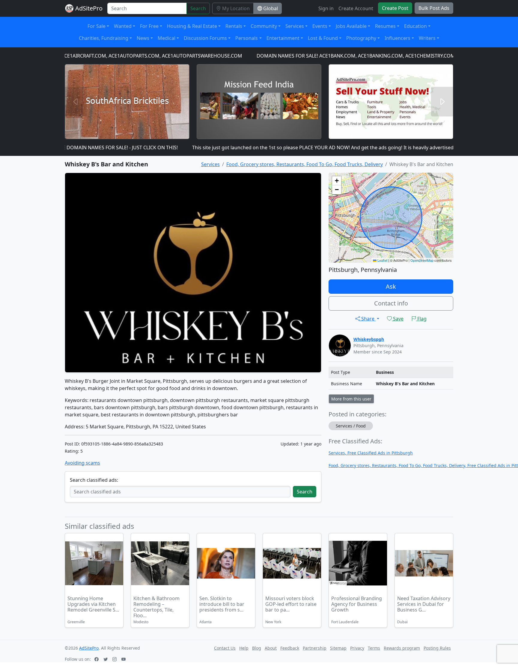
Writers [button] (427, 38)
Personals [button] (246, 38)
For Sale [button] (97, 26)
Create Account (355, 8)
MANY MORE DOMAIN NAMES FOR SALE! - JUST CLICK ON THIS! (88, 147)
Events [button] (319, 26)
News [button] (143, 38)
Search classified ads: (94, 480)
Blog (256, 648)
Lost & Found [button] (323, 38)
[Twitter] (106, 659)
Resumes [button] (385, 26)
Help (244, 648)
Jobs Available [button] (351, 26)
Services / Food (351, 426)
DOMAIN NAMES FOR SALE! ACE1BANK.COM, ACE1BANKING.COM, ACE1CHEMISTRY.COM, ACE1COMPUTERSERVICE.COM (372, 55)
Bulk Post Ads (433, 8)
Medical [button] (166, 38)
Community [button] (264, 26)
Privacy (357, 648)
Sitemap (338, 648)
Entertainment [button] (282, 38)
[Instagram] (115, 659)
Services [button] (294, 26)
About (271, 648)
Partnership (314, 648)
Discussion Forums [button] (205, 38)
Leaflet (382, 260)
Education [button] (415, 26)
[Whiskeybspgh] (340, 345)
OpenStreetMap (421, 260)
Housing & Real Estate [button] (192, 26)
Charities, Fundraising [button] (103, 38)
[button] (336, 180)
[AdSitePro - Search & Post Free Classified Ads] (69, 8)
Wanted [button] (123, 26)
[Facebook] (97, 659)
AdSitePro (89, 8)
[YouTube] (124, 659)
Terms (374, 648)
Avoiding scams (82, 463)
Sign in (326, 8)
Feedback (289, 648)
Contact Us (225, 648)
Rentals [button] (233, 26)
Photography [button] (361, 38)
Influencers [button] (397, 38)
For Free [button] (149, 26)
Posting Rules (437, 648)
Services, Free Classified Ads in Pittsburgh (371, 453)
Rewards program (402, 648)
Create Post (395, 8)
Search (198, 8)
